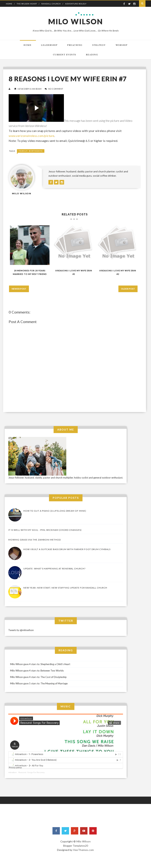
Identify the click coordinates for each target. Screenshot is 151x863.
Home (9, 4)
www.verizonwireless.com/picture (31, 135)
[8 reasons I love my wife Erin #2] (118, 245)
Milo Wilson (75, 21)
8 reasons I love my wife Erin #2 (117, 272)
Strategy (99, 44)
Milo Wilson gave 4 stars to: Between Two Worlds (37, 670)
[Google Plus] (74, 830)
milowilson (12, 772)
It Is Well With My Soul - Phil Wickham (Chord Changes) (45, 530)
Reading (92, 54)
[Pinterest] (93, 830)
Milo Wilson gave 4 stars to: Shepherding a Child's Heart (40, 664)
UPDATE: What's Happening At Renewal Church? (54, 568)
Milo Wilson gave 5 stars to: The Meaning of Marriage (39, 683)
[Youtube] (83, 830)
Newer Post (19, 288)
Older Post (128, 288)
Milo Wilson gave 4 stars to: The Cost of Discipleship (38, 677)
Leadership (49, 44)
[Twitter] (65, 830)
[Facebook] (56, 830)
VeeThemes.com (83, 849)
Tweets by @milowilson (21, 630)
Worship (122, 44)
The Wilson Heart (27, 4)
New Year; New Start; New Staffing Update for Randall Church (65, 587)
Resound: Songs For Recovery (31, 772)
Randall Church (51, 4)
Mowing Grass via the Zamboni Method (34, 539)
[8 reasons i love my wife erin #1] (74, 245)
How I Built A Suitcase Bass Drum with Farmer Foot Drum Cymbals (66, 549)
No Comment (55, 89)
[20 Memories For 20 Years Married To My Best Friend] (30, 245)
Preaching (74, 44)
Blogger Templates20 (75, 845)
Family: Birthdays (31, 151)
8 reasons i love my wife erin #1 (73, 272)
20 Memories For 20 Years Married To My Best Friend (30, 272)
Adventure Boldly (76, 4)
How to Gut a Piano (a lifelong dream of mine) (54, 510)
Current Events (64, 54)
